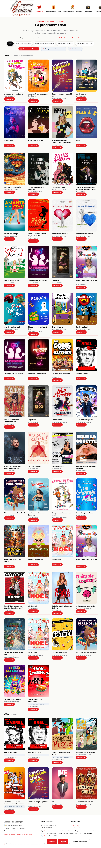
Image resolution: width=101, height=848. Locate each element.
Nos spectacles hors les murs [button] (53, 49)
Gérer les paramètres (79, 841)
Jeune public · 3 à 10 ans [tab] (84, 43)
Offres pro (88, 11)
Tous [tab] (10, 43)
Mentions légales (9, 834)
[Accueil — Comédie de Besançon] (22, 8)
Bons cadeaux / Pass (53, 11)
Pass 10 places (77, 38)
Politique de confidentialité (24, 834)
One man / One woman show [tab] (44, 43)
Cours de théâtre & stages (72, 11)
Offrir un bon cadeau (65, 38)
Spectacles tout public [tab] (23, 43)
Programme (39, 11)
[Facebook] (73, 826)
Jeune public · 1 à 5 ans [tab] (65, 43)
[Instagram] (78, 826)
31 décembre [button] (75, 49)
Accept (52, 841)
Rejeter (63, 841)
